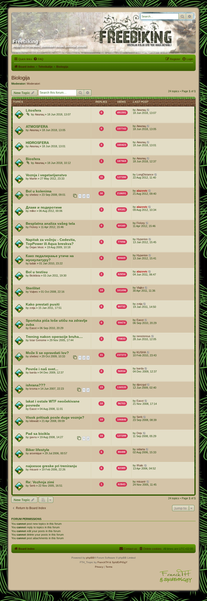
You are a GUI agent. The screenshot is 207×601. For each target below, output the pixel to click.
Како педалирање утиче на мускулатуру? (50, 258)
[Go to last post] (148, 109)
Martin (33, 178)
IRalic (140, 465)
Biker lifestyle (37, 450)
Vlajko (140, 287)
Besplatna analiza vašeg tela (50, 223)
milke (33, 210)
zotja (32, 307)
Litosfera (33, 110)
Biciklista (35, 275)
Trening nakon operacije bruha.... (54, 337)
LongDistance (145, 174)
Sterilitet (33, 288)
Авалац (39, 114)
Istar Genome (38, 340)
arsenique (36, 453)
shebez (34, 194)
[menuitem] (38, 59)
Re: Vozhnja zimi (40, 482)
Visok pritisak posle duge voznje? (55, 417)
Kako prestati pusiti (43, 304)
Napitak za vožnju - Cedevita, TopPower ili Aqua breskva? (51, 242)
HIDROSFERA (37, 143)
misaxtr (34, 469)
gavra (33, 437)
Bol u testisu (37, 272)
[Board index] (61, 23)
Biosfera (33, 159)
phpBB (90, 557)
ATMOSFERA (37, 126)
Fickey (34, 227)
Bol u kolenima (38, 191)
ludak (33, 263)
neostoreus (143, 336)
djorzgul (141, 384)
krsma (33, 388)
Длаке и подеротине (44, 207)
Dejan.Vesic (37, 247)
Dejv (139, 433)
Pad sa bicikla (38, 434)
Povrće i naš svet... (42, 369)
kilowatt (34, 420)
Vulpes (34, 291)
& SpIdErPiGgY (118, 562)
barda (33, 372)
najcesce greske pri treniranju (51, 466)
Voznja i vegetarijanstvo (46, 175)
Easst (33, 328)
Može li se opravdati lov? (47, 353)
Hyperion (142, 239)
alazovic (142, 190)
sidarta (141, 449)
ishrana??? (35, 385)
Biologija (20, 78)
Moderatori (33, 83)
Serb (139, 416)
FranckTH (103, 562)
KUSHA (141, 352)
